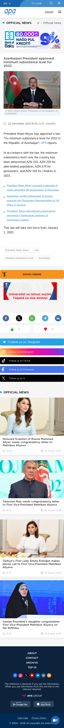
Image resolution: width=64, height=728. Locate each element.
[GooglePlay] (20, 704)
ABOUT (32, 653)
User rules (23, 718)
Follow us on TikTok (19, 360)
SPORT (49, 12)
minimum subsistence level (19, 258)
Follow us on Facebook (21, 369)
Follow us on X (17, 378)
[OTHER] (58, 12)
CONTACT (32, 657)
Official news (52, 23)
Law (36, 250)
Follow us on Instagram (21, 352)
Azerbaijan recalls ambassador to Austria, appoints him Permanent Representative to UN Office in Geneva (33, 200)
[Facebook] (15, 675)
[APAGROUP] (32, 696)
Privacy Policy (39, 718)
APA (43, 143)
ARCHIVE (32, 662)
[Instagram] (20, 675)
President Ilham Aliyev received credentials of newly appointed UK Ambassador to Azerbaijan (33, 187)
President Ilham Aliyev (17, 250)
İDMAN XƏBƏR (32, 274)
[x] (26, 675)
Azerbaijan (44, 258)
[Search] (51, 3)
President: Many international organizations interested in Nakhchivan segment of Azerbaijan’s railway (31, 215)
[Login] (59, 3)
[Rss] (49, 675)
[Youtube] (32, 675)
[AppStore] (44, 704)
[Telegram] (38, 675)
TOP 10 (32, 667)
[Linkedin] (43, 675)
